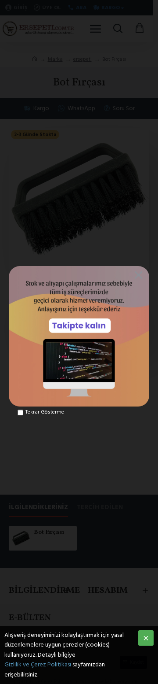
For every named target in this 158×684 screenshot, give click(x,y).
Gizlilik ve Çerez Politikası (37, 664)
